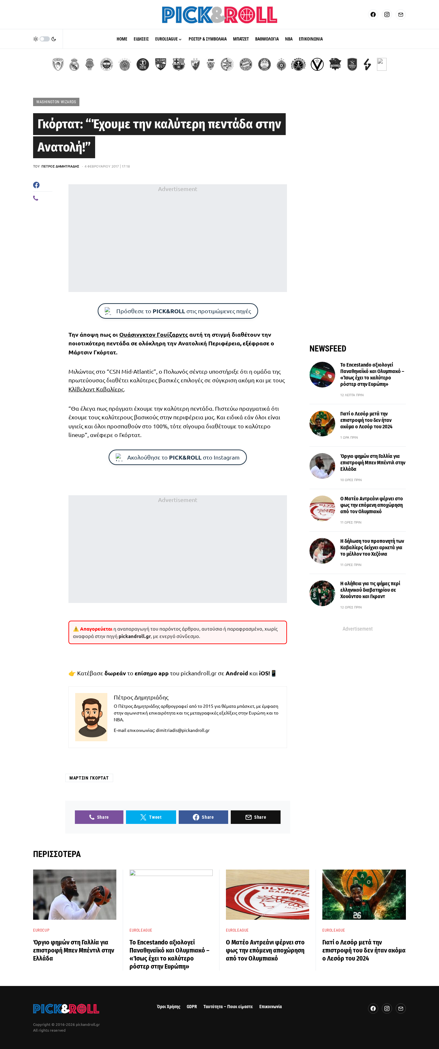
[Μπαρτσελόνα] (178, 64)
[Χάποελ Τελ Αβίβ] (142, 64)
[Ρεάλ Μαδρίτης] (74, 64)
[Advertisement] (177, 238)
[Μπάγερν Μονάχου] (245, 64)
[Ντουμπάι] (211, 64)
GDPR (192, 1006)
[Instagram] (387, 14)
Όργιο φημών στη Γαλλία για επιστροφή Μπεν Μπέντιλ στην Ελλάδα (372, 462)
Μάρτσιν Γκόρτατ (89, 777)
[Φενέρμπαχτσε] (106, 64)
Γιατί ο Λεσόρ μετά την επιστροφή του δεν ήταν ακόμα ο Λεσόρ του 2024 (366, 420)
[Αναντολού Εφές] (352, 64)
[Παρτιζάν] (281, 64)
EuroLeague (141, 930)
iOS (263, 673)
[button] (44, 39)
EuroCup (41, 930)
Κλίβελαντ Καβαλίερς (96, 389)
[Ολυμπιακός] (58, 64)
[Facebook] (373, 14)
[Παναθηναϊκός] (124, 64)
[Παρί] (298, 64)
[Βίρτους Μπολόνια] (317, 64)
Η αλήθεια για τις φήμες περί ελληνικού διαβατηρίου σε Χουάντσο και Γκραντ (370, 589)
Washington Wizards (56, 102)
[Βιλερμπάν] (367, 64)
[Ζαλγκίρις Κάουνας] (160, 64)
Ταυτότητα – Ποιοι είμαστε (228, 1006)
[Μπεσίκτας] (382, 64)
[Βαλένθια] (89, 64)
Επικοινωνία (270, 1006)
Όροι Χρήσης (168, 1006)
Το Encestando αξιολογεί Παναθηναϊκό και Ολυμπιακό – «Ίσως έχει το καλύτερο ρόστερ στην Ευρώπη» (372, 374)
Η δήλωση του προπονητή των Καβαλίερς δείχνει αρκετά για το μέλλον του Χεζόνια (372, 547)
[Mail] (401, 14)
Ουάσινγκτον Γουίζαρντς (153, 334)
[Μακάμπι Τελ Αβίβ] (227, 64)
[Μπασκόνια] (335, 64)
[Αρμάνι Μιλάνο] (264, 64)
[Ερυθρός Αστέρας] (195, 64)
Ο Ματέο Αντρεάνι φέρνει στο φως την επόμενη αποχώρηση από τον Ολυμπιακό (371, 505)
